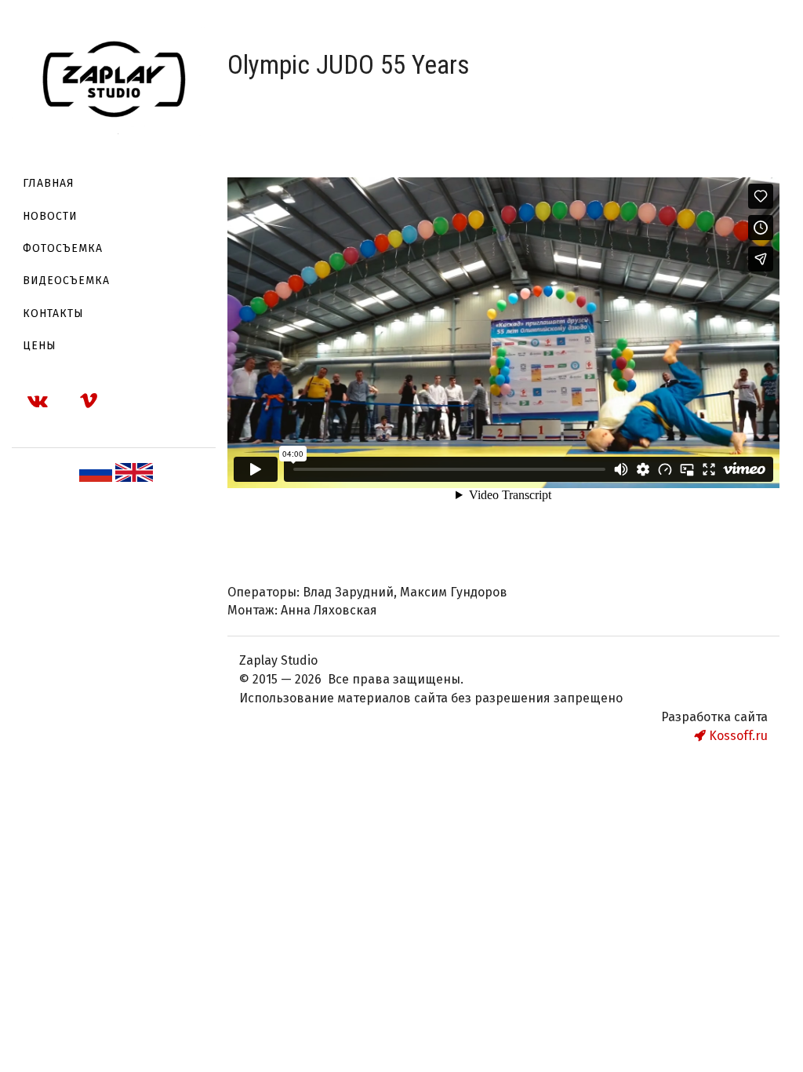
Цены (39, 345)
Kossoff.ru (737, 735)
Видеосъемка (66, 280)
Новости (50, 216)
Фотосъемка (63, 248)
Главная (48, 183)
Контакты (53, 313)
